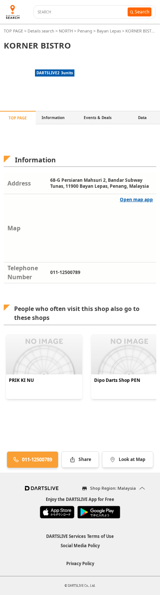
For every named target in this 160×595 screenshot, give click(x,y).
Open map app (136, 199)
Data (142, 117)
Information (53, 117)
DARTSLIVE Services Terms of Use (80, 536)
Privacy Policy (80, 563)
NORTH (66, 31)
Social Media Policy (80, 545)
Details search (41, 31)
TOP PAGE (14, 31)
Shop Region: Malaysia (113, 488)
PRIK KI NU (21, 380)
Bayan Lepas (109, 31)
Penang (84, 31)
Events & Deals (98, 117)
